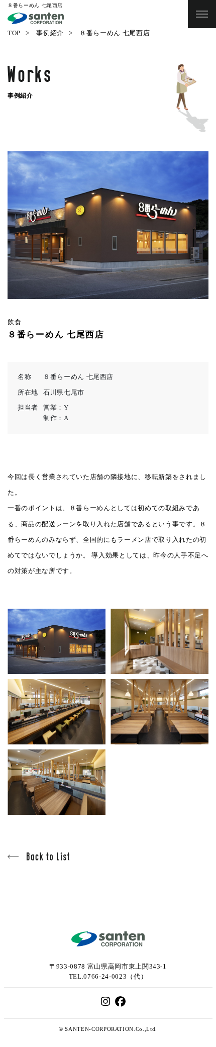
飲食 (14, 322)
